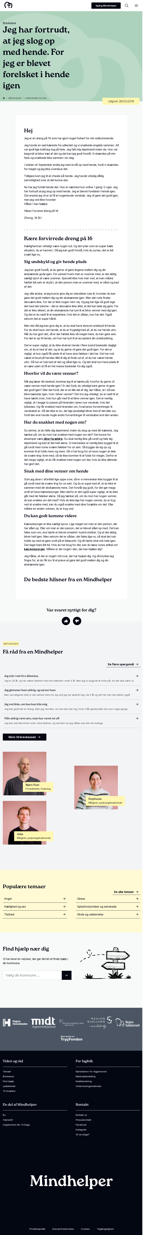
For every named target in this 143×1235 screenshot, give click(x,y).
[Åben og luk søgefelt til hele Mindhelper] (126, 5)
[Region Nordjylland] (71, 1022)
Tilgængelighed (105, 1228)
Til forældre (9, 1091)
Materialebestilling (85, 1076)
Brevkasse (15, 98)
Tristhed (9, 914)
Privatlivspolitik (37, 1228)
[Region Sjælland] (100, 1022)
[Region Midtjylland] (43, 1023)
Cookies (85, 1228)
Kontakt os (81, 1115)
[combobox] (37, 975)
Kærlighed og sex (36, 98)
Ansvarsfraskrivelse (63, 1228)
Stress (81, 898)
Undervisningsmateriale (88, 1086)
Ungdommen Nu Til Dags (16, 1124)
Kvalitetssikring (84, 1081)
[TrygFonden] (71, 1038)
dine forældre (53, 439)
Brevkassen (10, 643)
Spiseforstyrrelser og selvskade (96, 906)
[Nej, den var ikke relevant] (77, 621)
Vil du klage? (83, 1134)
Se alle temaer (124, 892)
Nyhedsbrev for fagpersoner (91, 1071)
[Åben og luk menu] (136, 5)
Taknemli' (8, 1119)
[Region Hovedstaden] (15, 1022)
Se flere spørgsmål (121, 664)
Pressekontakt (83, 1119)
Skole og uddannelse (90, 914)
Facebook (81, 1124)
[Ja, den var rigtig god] (66, 621)
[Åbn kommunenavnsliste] (67, 975)
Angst (8, 898)
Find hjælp (8, 1081)
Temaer (7, 1071)
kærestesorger (34, 549)
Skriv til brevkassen (22, 737)
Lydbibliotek (9, 1086)
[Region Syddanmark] (128, 1022)
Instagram (81, 1129)
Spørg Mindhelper (106, 5)
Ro (4, 1115)
